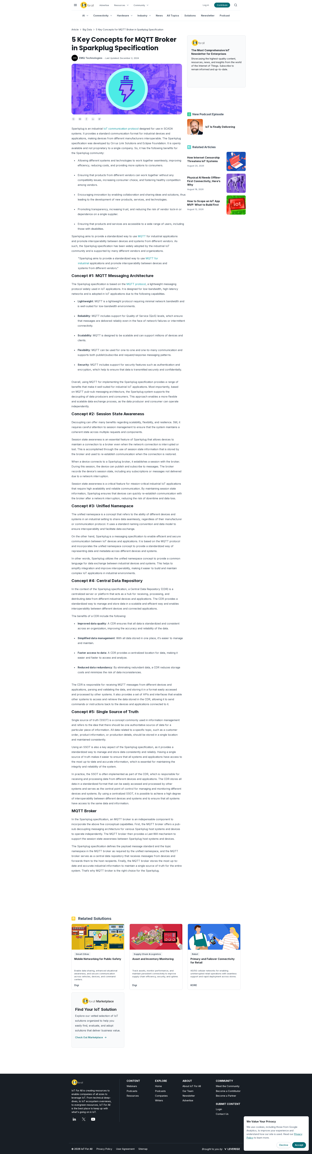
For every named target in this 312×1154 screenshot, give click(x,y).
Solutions (190, 15)
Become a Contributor (228, 1091)
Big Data (87, 29)
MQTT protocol (136, 284)
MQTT (142, 236)
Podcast (225, 15)
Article (75, 29)
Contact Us (222, 1113)
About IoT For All (191, 1086)
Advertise (104, 5)
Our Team (187, 1091)
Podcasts (132, 1091)
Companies (161, 1095)
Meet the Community (227, 1086)
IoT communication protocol (121, 128)
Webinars (132, 1086)
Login (219, 1109)
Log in (206, 5)
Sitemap (143, 1148)
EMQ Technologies (90, 58)
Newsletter (207, 15)
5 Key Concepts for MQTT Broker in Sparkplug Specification (129, 29)
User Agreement (125, 1148)
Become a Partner (226, 1095)
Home (158, 1086)
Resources (133, 1095)
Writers (159, 1100)
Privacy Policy (104, 1148)
